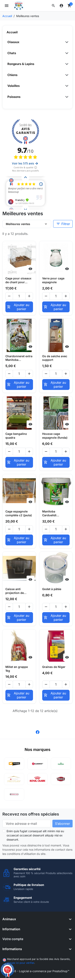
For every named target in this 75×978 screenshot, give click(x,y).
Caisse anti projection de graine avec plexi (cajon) (17, 591)
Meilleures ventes (18, 224)
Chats (11, 53)
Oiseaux (13, 42)
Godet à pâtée (51, 589)
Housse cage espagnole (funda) (54, 435)
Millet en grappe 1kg (16, 668)
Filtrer (63, 224)
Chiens (12, 75)
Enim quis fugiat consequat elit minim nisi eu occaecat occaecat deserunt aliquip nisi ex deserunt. (35, 835)
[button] (53, 5)
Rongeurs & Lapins (20, 64)
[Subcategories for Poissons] (65, 97)
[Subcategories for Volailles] (65, 86)
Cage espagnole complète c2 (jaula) (18, 513)
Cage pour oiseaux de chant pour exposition (18, 280)
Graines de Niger (53, 667)
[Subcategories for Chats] (65, 53)
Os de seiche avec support (54, 358)
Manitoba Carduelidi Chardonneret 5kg (54, 513)
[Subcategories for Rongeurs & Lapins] (65, 64)
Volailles (13, 86)
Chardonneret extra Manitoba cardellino (18, 358)
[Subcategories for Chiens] (65, 75)
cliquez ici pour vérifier (20, 962)
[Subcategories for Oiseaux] (65, 42)
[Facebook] (37, 731)
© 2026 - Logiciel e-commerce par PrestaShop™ (37, 971)
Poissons (13, 97)
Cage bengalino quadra (16, 435)
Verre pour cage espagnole (53, 280)
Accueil (12, 32)
